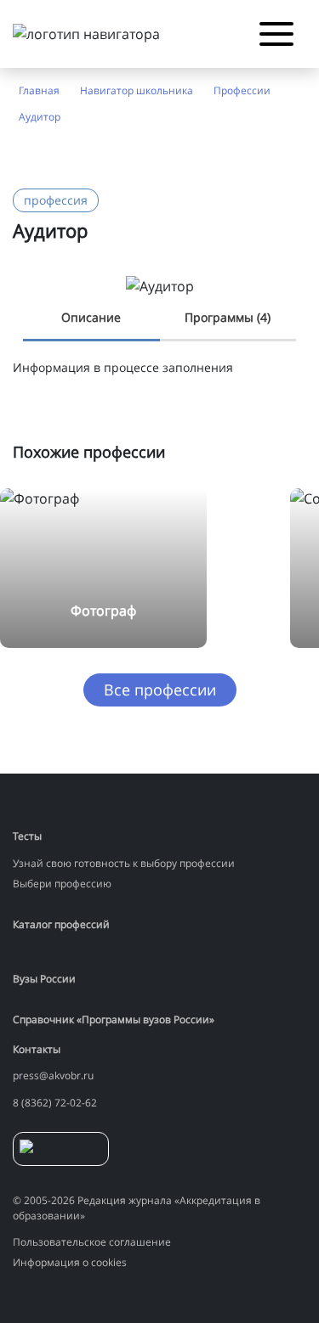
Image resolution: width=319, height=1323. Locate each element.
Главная (39, 90)
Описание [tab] (91, 317)
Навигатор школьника (136, 90)
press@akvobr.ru (53, 1075)
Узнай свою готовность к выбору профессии (124, 863)
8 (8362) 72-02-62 (55, 1102)
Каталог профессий (61, 924)
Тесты (27, 836)
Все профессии (160, 689)
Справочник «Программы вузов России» (113, 1019)
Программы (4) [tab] (228, 317)
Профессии (242, 90)
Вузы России (44, 978)
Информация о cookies (70, 1262)
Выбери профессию (62, 883)
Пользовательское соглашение (92, 1242)
